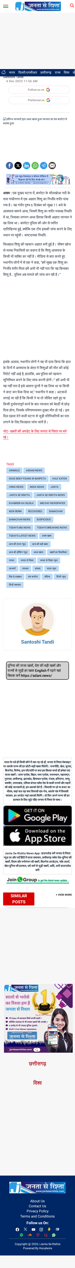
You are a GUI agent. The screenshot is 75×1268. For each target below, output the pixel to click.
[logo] (38, 6)
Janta (54, 486)
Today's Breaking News (52, 527)
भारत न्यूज (51, 568)
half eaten (59, 478)
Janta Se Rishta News (50, 495)
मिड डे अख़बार (15, 576)
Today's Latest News (22, 535)
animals (14, 470)
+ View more (64, 894)
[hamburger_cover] (5, 5)
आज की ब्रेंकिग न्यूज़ (18, 552)
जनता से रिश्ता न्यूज (49, 560)
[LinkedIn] (26, 164)
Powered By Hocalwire (37, 1248)
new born (15, 511)
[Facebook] (9, 164)
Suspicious (44, 519)
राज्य (57, 72)
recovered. (35, 511)
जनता (11, 560)
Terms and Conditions (37, 1216)
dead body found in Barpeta (27, 478)
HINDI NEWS (16, 486)
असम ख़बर (46, 535)
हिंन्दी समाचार (15, 584)
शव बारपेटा (33, 576)
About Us (37, 1201)
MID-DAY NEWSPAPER (52, 503)
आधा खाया (38, 552)
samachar (55, 511)
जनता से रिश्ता (27, 560)
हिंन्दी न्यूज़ (61, 576)
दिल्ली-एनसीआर (27, 72)
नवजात (25, 568)
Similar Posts (19, 898)
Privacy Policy (38, 1211)
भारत (12, 72)
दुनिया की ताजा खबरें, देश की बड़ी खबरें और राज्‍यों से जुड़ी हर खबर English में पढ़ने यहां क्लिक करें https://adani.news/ (34, 670)
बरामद (37, 568)
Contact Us (37, 1206)
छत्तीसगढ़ (45, 72)
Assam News (34, 470)
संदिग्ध (47, 576)
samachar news (19, 519)
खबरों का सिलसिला (58, 552)
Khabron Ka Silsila (21, 503)
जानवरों (12, 568)
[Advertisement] (37, 41)
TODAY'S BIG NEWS (20, 527)
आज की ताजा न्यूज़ (17, 544)
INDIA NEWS (37, 486)
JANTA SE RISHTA (19, 495)
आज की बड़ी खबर (40, 544)
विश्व (66, 72)
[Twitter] (18, 164)
